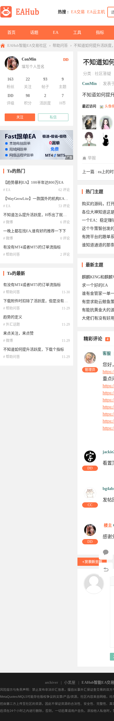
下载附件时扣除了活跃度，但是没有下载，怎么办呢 (47, 301)
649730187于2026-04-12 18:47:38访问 (89, 122)
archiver (51, 682)
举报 (92, 158)
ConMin (89, 83)
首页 (11, 32)
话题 (34, 32)
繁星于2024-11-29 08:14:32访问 (106, 139)
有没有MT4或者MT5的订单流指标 (32, 247)
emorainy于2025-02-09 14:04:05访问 (106, 122)
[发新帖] (92, 562)
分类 (87, 73)
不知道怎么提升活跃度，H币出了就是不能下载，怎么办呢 (52, 215)
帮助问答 (60, 45)
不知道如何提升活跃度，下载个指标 (33, 349)
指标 (100, 32)
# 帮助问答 (11, 254)
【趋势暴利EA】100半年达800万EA (33, 182)
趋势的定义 (12, 317)
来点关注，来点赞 (18, 333)
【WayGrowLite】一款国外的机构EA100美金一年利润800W (53, 198)
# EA (7, 190)
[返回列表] (106, 570)
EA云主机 (96, 12)
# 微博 (8, 222)
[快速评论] (106, 553)
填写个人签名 (33, 66)
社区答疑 (103, 73)
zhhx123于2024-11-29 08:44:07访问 (89, 139)
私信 (53, 117)
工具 (77, 32)
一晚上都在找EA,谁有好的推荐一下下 (34, 231)
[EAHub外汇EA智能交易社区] (21, 16)
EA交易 (78, 12)
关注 (19, 117)
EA (55, 32)
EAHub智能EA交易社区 (27, 45)
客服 (107, 353)
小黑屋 (69, 682)
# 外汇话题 (11, 324)
